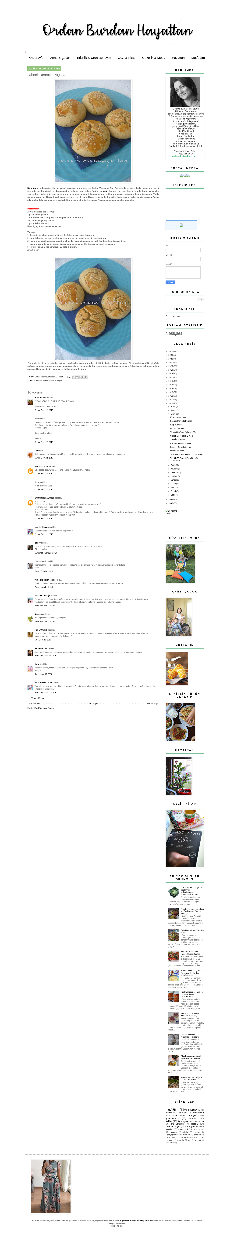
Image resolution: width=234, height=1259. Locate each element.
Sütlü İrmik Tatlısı (177, 439)
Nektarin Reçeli (177, 451)
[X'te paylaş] (80, 377)
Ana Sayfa (36, 57)
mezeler (174, 1132)
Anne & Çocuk (60, 57)
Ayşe (37, 664)
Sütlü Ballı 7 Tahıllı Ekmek (181, 436)
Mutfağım (198, 57)
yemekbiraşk (40, 561)
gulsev (38, 543)
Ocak (173, 495)
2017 (170, 377)
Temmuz (174, 473)
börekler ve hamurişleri (45, 381)
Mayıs (173, 480)
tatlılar (169, 1112)
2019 (170, 370)
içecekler (197, 1135)
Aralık (173, 407)
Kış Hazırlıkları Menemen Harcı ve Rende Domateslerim (192, 994)
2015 (170, 385)
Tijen (37, 450)
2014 (170, 388)
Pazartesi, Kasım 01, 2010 (46, 655)
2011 (170, 400)
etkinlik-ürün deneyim (185, 1115)
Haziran (174, 476)
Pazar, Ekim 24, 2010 (44, 571)
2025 (170, 351)
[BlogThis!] (77, 377)
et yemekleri (189, 1137)
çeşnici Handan (42, 527)
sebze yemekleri (192, 1127)
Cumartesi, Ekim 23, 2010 (46, 553)
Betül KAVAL (40, 398)
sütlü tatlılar (198, 1129)
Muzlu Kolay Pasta (178, 417)
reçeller (197, 1132)
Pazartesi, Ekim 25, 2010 (45, 605)
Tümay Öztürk (41, 630)
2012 (170, 396)
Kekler (169, 1121)
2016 (170, 381)
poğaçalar (180, 1140)
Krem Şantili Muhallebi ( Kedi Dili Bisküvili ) (191, 1014)
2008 (170, 503)
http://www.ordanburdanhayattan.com (137, 1221)
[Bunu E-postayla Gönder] (74, 377)
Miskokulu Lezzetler (44, 682)
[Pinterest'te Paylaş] (86, 377)
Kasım (174, 410)
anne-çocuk (183, 1129)
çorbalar (194, 1124)
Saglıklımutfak (41, 648)
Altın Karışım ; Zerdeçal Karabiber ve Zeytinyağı (191, 1057)
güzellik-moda (173, 1118)
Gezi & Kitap (126, 57)
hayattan (192, 1109)
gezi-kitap (199, 1121)
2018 (170, 374)
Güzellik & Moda (153, 57)
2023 (170, 355)
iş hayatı (198, 1140)
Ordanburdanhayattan (44, 498)
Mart (173, 487)
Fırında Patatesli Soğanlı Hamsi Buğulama (191, 1078)
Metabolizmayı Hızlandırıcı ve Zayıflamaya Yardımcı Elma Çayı (192, 911)
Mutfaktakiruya (41, 466)
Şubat (173, 491)
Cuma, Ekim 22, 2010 (44, 410)
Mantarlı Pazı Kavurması (180, 443)
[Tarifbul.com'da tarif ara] (181, 229)
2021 (170, 362)
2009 (170, 499)
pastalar (169, 1129)
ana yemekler (177, 1124)
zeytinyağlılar (171, 1135)
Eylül (173, 465)
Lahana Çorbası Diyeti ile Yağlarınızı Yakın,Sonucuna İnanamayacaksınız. (192, 891)
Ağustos (174, 469)
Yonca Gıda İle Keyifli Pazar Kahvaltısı (186, 454)
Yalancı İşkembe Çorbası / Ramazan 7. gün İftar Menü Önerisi (192, 973)
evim (189, 1140)
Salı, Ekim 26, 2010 (43, 640)
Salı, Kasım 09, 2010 (43, 674)
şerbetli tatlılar (171, 1143)
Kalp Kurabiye (176, 425)
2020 (170, 366)
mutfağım (58, 381)
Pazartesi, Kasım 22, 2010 (46, 692)
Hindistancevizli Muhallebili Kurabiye (190, 1036)
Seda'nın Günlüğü (42, 596)
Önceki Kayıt (152, 703)
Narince (38, 614)
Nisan (173, 484)
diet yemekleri (184, 1135)
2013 (170, 392)
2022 (170, 359)
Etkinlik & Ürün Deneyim (94, 57)
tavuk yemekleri (172, 1137)
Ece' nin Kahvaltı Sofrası (180, 447)
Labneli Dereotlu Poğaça (181, 421)
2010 (170, 403)
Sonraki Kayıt (34, 703)
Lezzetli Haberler (177, 428)
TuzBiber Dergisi (173, 1127)
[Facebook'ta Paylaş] (83, 377)
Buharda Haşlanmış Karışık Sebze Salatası (190, 953)
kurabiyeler (183, 1121)
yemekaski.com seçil (44, 580)
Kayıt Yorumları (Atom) (44, 708)
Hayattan (178, 57)
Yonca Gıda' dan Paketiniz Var (183, 432)
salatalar (193, 1118)
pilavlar (185, 1132)
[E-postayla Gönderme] (69, 377)
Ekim (173, 414)
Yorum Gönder (37, 698)
